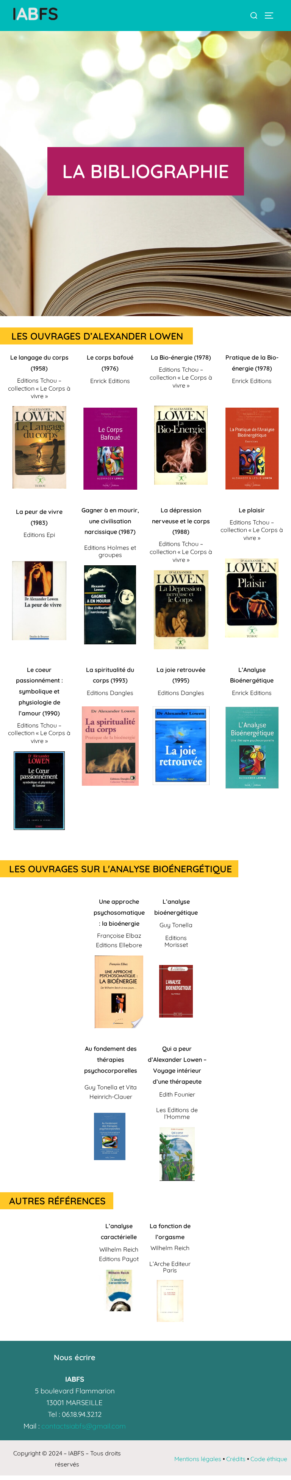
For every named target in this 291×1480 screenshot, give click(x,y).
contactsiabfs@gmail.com (83, 1425)
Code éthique (268, 1459)
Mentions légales (197, 1459)
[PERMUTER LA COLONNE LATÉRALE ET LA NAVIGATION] (271, 15)
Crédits (236, 1459)
